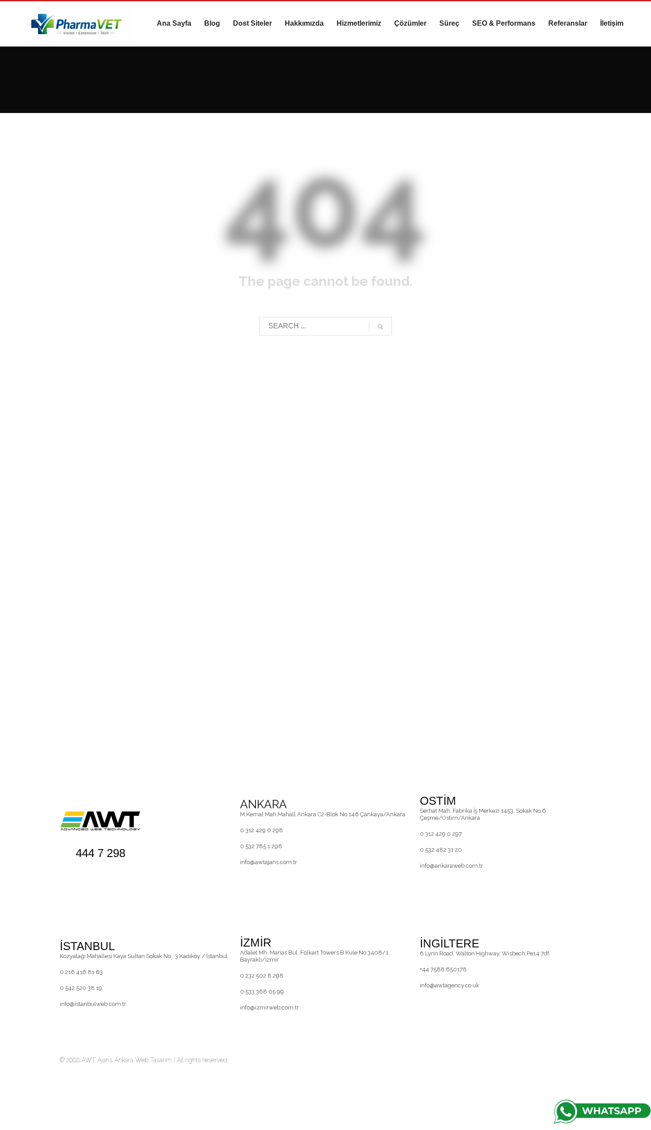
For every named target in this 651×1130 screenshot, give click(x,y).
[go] (380, 326)
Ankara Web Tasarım (143, 1060)
